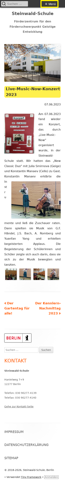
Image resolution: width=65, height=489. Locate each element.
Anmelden (51, 477)
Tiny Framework (31, 477)
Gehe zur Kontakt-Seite (19, 406)
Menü (52, 4)
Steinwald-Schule (32, 13)
